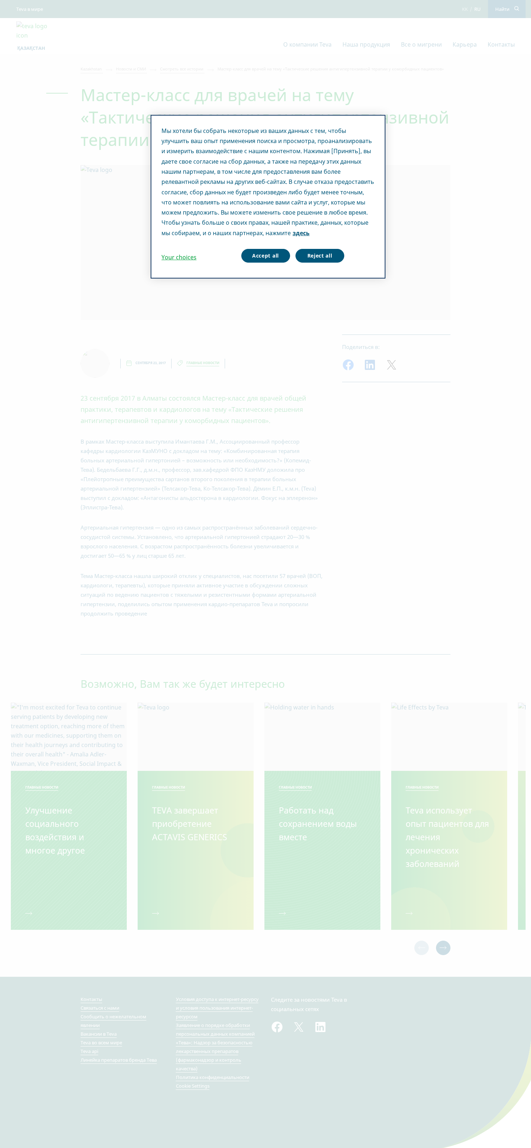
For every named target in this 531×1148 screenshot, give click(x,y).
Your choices (179, 257)
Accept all (265, 255)
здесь (301, 233)
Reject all (319, 255)
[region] (268, 197)
